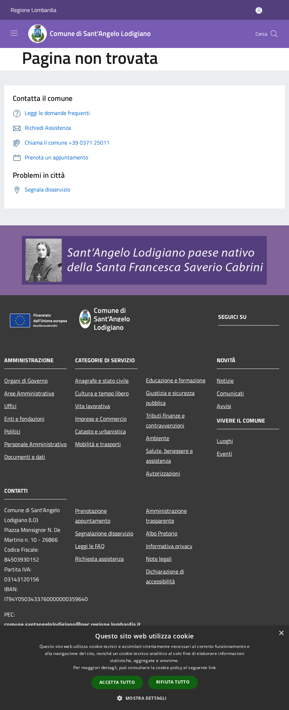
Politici (12, 431)
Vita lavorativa (92, 406)
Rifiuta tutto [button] (173, 682)
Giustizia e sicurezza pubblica (170, 398)
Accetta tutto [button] (117, 682)
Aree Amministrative (29, 393)
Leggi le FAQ (90, 546)
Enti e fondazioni (24, 418)
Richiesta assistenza (99, 558)
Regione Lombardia (33, 10)
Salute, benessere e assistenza (169, 456)
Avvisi (224, 406)
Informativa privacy (169, 546)
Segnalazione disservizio (104, 533)
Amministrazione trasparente (166, 515)
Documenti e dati (24, 457)
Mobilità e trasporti (98, 444)
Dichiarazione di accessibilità (165, 576)
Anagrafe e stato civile (102, 380)
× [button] (281, 633)
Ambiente (157, 438)
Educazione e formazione (175, 380)
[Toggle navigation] (14, 33)
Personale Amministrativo (35, 444)
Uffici (10, 406)
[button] (144, 698)
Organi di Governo (26, 380)
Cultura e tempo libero (102, 393)
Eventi (224, 453)
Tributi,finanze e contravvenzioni (165, 420)
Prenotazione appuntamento (92, 515)
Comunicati (230, 393)
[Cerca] (274, 34)
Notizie (225, 380)
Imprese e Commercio (101, 418)
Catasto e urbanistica (100, 431)
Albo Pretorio (161, 533)
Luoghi (225, 441)
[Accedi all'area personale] (259, 10)
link (212, 667)
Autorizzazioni (163, 473)
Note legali (159, 558)
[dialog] (144, 668)
